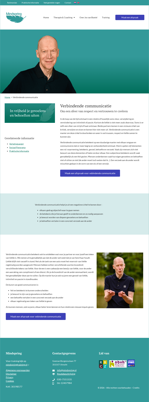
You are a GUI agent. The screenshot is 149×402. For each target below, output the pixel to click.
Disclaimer (11, 373)
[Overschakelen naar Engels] (78, 2)
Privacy (9, 377)
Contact (68, 3)
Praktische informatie (30, 3)
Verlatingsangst (16, 144)
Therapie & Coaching (63, 17)
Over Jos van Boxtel (88, 17)
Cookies (10, 380)
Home (46, 17)
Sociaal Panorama (17, 147)
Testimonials (12, 3)
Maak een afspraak (129, 17)
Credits (136, 387)
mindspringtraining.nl (16, 364)
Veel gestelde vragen (52, 3)
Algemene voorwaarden (18, 370)
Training (106, 17)
